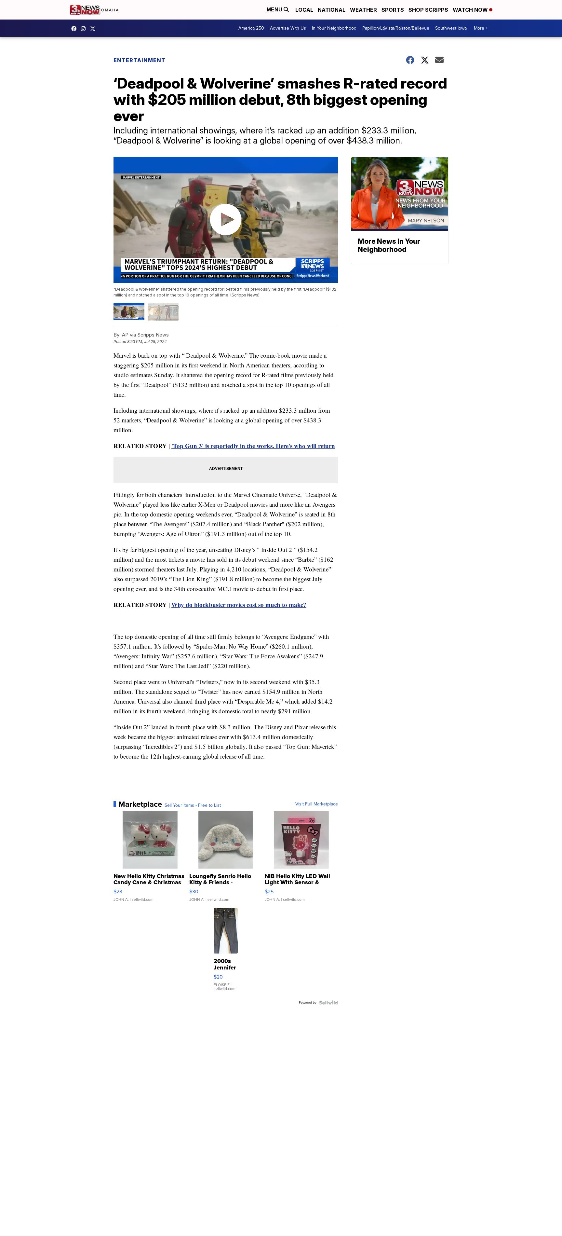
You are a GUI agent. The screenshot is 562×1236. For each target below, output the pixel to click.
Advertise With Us (288, 28)
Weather (363, 10)
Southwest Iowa (451, 28)
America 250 (251, 28)
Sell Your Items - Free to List (193, 805)
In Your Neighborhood (334, 28)
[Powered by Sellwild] (328, 1002)
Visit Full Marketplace (316, 804)
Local (304, 10)
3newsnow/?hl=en (85, 28)
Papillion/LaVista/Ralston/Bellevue (395, 28)
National (331, 10)
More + (481, 28)
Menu (275, 9)
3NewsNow (75, 28)
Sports (392, 10)
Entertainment (140, 60)
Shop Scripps (428, 10)
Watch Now (471, 10)
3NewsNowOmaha (94, 28)
